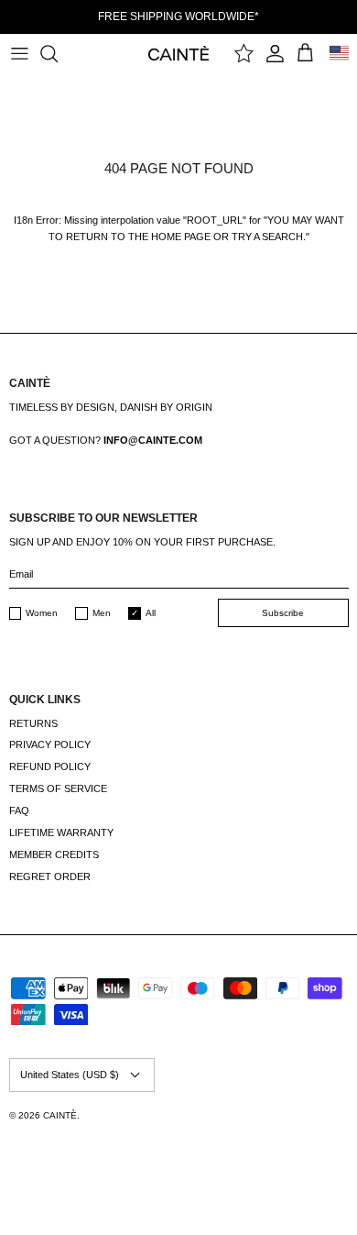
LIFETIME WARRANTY (61, 832)
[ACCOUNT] (275, 53)
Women (42, 613)
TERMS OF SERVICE (58, 788)
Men (101, 613)
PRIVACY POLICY (50, 744)
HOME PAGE (181, 236)
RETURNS (33, 723)
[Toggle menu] (19, 53)
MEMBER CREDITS (54, 854)
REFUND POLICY (50, 766)
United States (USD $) (69, 1074)
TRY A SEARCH (267, 236)
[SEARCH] (57, 53)
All (151, 613)
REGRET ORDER (50, 876)
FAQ (19, 810)
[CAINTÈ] (179, 53)
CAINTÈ (60, 1115)
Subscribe (283, 613)
